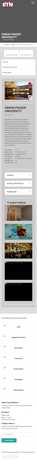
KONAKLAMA (7, 72)
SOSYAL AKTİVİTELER (10, 67)
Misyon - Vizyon (7, 417)
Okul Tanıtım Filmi (26, 55)
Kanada (13, 44)
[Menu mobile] (32, 3)
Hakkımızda (5, 415)
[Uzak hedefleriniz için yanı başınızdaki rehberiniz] (8, 5)
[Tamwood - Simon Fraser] (18, 213)
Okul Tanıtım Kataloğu (12, 55)
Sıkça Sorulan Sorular (8, 419)
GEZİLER (5, 62)
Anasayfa (6, 44)
